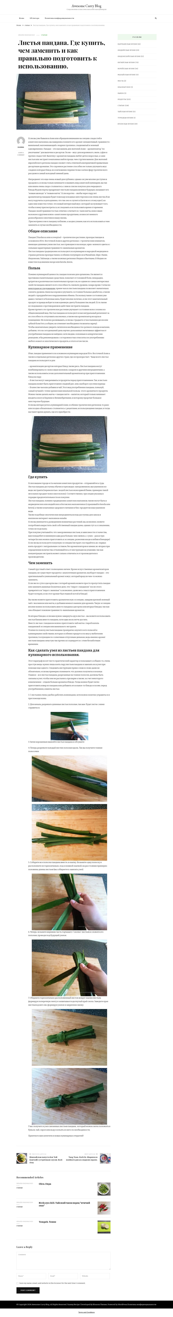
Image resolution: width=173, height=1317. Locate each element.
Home (21, 18)
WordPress (122, 1304)
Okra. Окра (45, 1184)
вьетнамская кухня (127, 44)
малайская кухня (126, 75)
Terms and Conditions (86, 1312)
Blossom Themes (100, 1304)
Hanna (21, 147)
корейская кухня (126, 69)
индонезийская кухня (129, 56)
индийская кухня (127, 50)
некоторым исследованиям (41, 288)
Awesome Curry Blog (86, 6)
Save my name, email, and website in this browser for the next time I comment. (52, 1283)
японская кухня (126, 124)
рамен (121, 93)
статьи (44, 35)
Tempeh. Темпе (47, 1222)
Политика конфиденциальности (59, 18)
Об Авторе (34, 18)
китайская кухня (126, 62)
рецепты (122, 99)
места (121, 81)
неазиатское (124, 87)
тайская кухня (125, 112)
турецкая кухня (125, 118)
